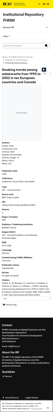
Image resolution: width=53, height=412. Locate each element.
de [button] (39, 4)
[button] (48, 4)
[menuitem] (26, 27)
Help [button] (5, 36)
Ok (48, 408)
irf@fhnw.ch (14, 346)
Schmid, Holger (9, 157)
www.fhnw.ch (12, 397)
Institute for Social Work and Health (17, 60)
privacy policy (37, 409)
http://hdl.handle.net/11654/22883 (19, 205)
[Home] (14, 4)
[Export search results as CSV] (44, 70)
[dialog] (26, 406)
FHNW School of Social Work (23, 57)
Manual (8, 376)
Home (5, 57)
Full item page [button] (11, 305)
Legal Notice (31, 397)
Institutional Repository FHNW (23, 17)
